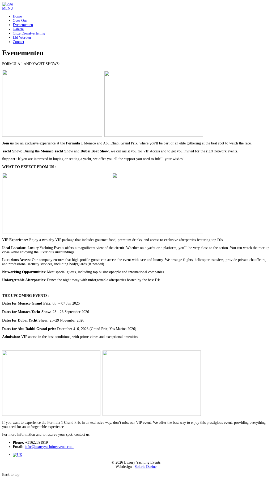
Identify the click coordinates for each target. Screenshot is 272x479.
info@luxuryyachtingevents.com (49, 447)
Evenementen (23, 25)
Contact (18, 42)
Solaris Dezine (145, 467)
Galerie (18, 29)
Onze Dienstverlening (29, 33)
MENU (7, 8)
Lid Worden (22, 38)
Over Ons (20, 21)
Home (17, 16)
